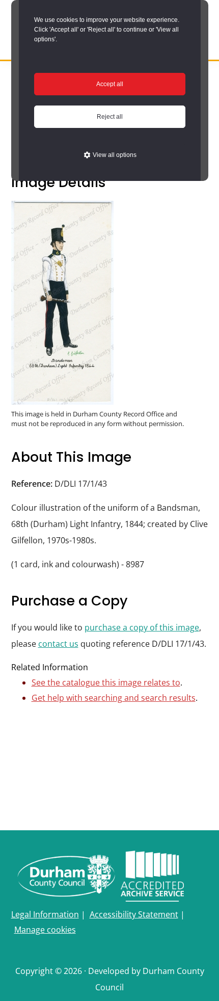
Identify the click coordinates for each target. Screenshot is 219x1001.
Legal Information (45, 914)
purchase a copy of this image (142, 627)
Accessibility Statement (134, 914)
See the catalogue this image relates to (106, 682)
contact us (58, 643)
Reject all (110, 116)
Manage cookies (45, 929)
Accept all (109, 84)
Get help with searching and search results (114, 697)
